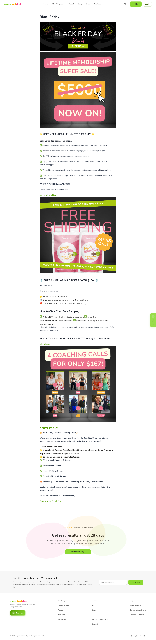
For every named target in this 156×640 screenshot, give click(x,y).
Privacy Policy (135, 605)
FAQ (93, 615)
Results (61, 610)
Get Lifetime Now (48, 195)
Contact (97, 4)
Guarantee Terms (137, 615)
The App (61, 615)
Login (147, 4)
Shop (88, 4)
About (71, 4)
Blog (80, 4)
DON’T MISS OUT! (49, 428)
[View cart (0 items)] (125, 4)
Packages (62, 619)
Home (45, 4)
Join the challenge (78, 552)
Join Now (135, 4)
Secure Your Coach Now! (51, 501)
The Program (57, 4)
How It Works (63, 605)
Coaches (95, 610)
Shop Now (45, 344)
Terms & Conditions (138, 610)
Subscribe (136, 582)
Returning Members (100, 619)
